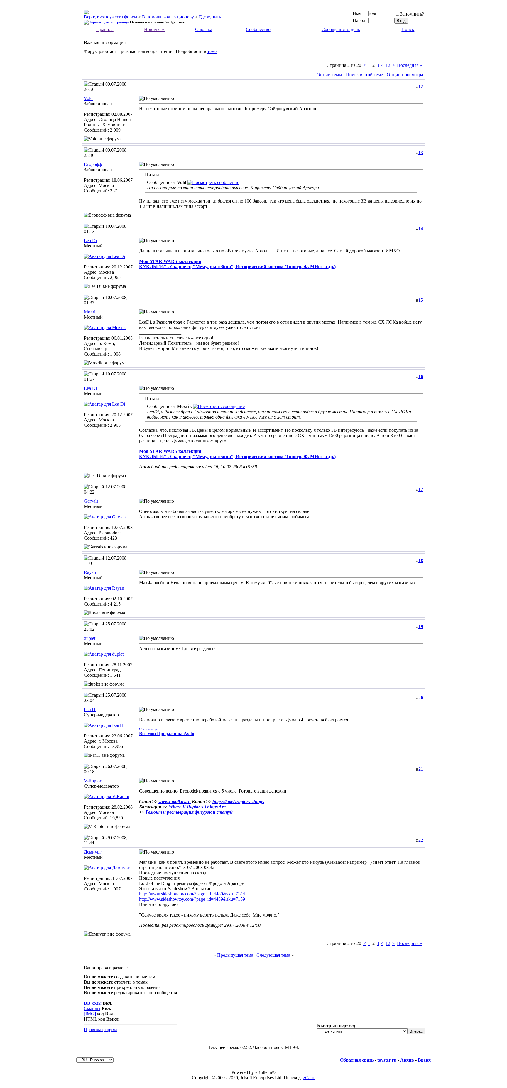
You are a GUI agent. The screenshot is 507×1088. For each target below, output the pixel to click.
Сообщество (258, 29)
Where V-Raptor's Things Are (197, 806)
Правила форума (100, 1029)
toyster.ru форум (121, 16)
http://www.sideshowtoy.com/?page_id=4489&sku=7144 (192, 893)
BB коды (93, 1003)
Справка (203, 29)
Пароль (360, 20)
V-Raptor (92, 780)
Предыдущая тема (235, 955)
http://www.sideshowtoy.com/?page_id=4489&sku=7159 (192, 899)
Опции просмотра (405, 74)
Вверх (424, 1060)
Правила (105, 29)
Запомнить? (412, 13)
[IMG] (90, 1013)
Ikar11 (90, 709)
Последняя (409, 65)
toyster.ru (386, 1060)
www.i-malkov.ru (174, 801)
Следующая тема (273, 955)
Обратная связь (357, 1060)
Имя (357, 13)
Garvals (91, 501)
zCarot (309, 1077)
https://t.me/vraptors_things (238, 801)
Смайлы (92, 1008)
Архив (407, 1060)
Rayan (90, 572)
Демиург (93, 851)
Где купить (210, 16)
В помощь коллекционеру (168, 16)
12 (388, 65)
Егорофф (93, 164)
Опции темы (329, 74)
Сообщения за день (341, 29)
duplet (89, 638)
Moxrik (91, 311)
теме (212, 51)
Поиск (407, 29)
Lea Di (90, 240)
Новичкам (154, 29)
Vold (88, 98)
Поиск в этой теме (364, 74)
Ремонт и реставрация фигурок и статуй (189, 812)
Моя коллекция (148, 729)
